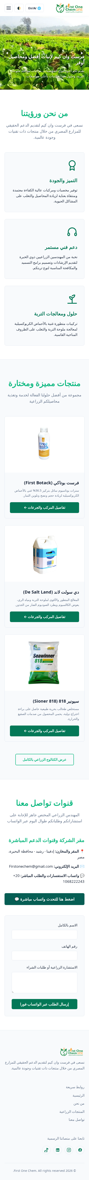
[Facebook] (80, 1150)
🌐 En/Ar (34, 8)
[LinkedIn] (57, 1150)
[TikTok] (46, 1150)
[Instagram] (69, 1150)
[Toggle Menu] (9, 8)
